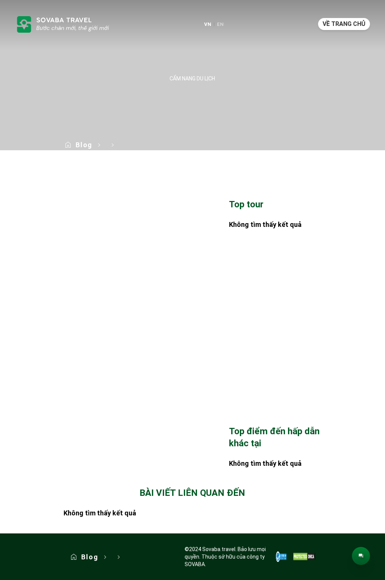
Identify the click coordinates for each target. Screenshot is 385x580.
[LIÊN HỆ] (361, 556)
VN (207, 24)
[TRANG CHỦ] (62, 24)
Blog (84, 145)
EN (220, 24)
